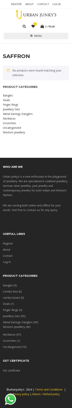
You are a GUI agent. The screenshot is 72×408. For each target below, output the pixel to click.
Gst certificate (11, 370)
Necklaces (9, 118)
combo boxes (11, 297)
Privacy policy (20, 394)
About (29, 4)
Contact (43, 4)
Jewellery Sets (11, 109)
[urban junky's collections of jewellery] (36, 14)
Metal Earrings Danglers (18, 114)
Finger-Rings (10, 104)
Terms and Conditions (49, 389)
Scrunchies (9, 123)
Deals (6, 100)
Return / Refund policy (46, 394)
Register (16, 4)
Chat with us (10, 399)
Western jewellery (14, 132)
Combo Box (10, 291)
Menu (38, 35)
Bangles (8, 95)
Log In (57, 4)
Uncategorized (12, 128)
